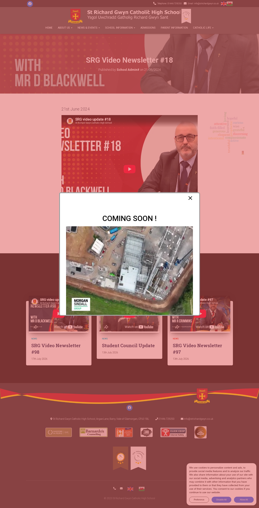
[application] (129, 271)
